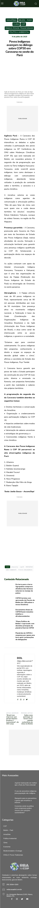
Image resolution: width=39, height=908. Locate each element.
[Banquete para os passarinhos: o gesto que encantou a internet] (7, 800)
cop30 (22, 567)
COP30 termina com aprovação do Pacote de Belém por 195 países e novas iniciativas (25, 601)
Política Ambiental (19, 32)
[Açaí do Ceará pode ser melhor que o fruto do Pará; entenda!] (7, 783)
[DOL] (11, 678)
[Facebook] (10, 60)
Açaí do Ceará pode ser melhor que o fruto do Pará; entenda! (26, 784)
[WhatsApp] (24, 60)
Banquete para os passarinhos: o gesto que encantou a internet (26, 800)
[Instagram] (17, 899)
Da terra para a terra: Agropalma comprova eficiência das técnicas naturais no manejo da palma (24, 588)
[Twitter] (15, 60)
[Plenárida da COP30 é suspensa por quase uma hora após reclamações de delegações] (8, 636)
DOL (19, 658)
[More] (29, 60)
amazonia (14, 567)
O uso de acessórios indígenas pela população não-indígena (26, 792)
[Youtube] (27, 899)
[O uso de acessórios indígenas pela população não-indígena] (7, 792)
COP (23, 24)
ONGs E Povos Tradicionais (19, 28)
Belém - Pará (25, 20)
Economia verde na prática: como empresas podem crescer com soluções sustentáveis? (24, 809)
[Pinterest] (19, 60)
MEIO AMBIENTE (11, 570)
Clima (16, 24)
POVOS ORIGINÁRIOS (25, 570)
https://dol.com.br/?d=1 (25, 662)
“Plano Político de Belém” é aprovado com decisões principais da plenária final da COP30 (24, 624)
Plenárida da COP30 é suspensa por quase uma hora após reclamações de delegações (25, 636)
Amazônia (11, 20)
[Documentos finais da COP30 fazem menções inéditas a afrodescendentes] (8, 613)
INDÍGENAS (29, 567)
